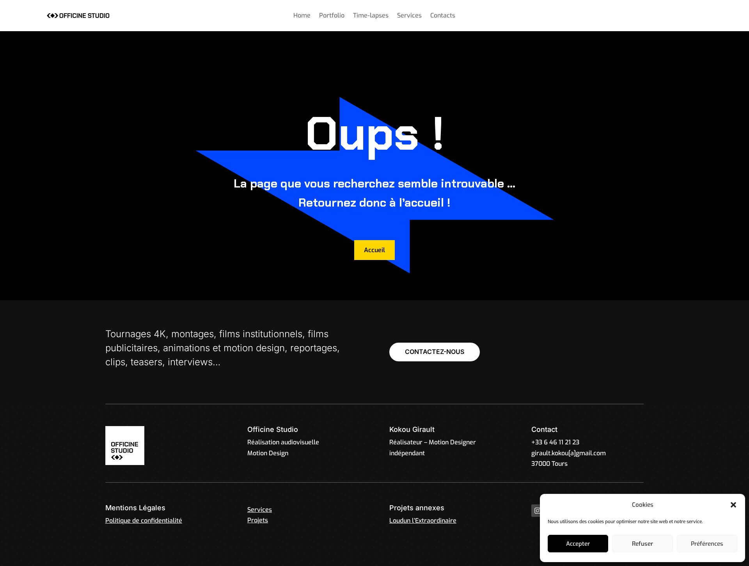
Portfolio (331, 16)
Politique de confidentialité (143, 520)
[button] (733, 505)
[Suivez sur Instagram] (537, 510)
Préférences (707, 544)
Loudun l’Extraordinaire (422, 520)
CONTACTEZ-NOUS (434, 352)
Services (409, 16)
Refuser (642, 544)
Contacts (442, 16)
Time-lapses (371, 16)
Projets (257, 520)
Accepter (578, 544)
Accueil (374, 250)
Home (302, 16)
